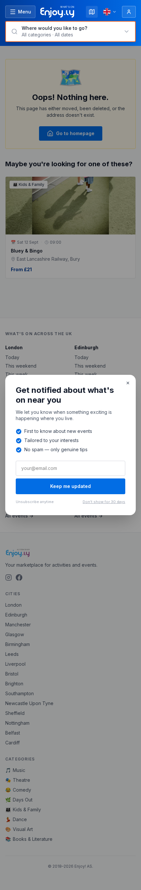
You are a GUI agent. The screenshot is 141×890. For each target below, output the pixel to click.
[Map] (92, 12)
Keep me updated (70, 486)
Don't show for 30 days (104, 501)
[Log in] (129, 12)
